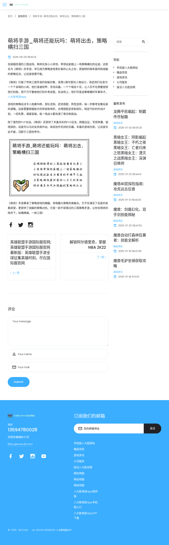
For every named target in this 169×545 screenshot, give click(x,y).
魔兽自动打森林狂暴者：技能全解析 (129, 237)
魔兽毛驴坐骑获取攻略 (129, 263)
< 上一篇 (14, 272)
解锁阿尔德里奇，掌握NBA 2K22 (88, 244)
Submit (18, 382)
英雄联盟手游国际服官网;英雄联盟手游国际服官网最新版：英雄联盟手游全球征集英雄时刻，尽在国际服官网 (30, 252)
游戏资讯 (122, 77)
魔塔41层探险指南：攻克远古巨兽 (129, 186)
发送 (152, 428)
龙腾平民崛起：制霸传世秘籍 (129, 114)
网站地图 (79, 473)
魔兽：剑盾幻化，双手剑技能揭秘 (129, 212)
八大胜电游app (64, 530)
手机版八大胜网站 (127, 68)
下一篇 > (101, 257)
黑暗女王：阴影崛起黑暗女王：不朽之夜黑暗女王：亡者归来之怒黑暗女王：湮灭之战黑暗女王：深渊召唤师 (129, 150)
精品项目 (122, 72)
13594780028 (22, 430)
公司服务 (122, 82)
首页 (10, 16)
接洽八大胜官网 (126, 87)
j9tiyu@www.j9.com (20, 444)
